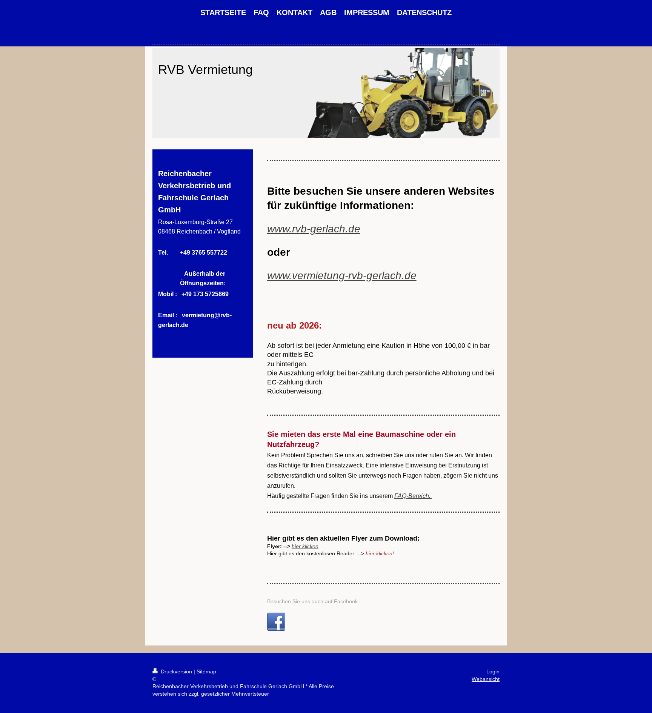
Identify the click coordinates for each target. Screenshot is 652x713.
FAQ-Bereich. (413, 496)
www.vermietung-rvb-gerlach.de (342, 275)
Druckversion (176, 671)
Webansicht (486, 679)
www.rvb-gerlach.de (313, 229)
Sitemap (206, 671)
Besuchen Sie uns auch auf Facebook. (313, 601)
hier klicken (305, 546)
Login (493, 671)
